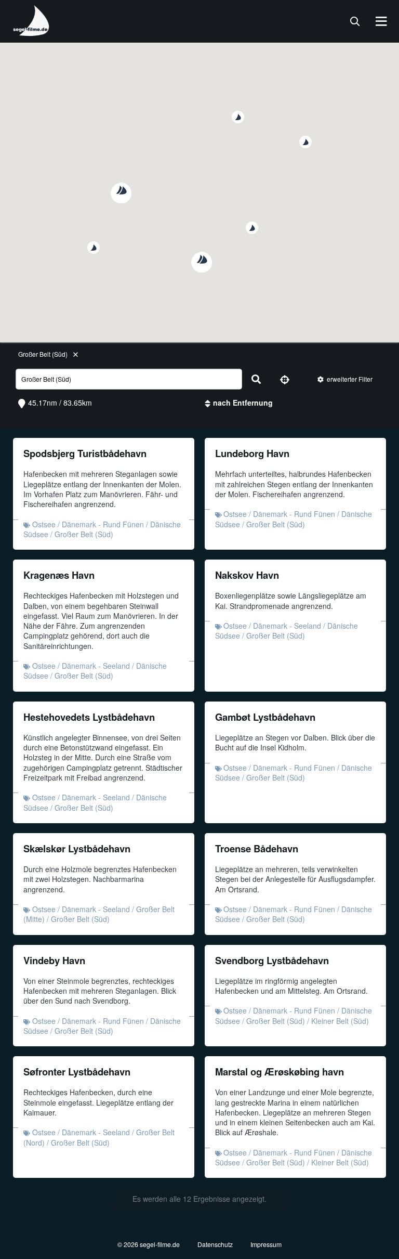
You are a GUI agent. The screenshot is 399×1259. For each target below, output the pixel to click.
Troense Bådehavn (256, 848)
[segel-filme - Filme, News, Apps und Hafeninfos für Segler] (31, 32)
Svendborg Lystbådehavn (272, 960)
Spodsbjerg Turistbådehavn (85, 453)
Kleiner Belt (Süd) (340, 1021)
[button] (252, 227)
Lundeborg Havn (252, 453)
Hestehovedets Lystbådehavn (89, 717)
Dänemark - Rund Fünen (103, 524)
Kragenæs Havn (59, 575)
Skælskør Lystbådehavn (76, 848)
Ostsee (44, 524)
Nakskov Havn (247, 575)
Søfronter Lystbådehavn (76, 1072)
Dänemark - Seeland (96, 665)
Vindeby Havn (54, 960)
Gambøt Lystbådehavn (265, 717)
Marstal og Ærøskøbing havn (279, 1072)
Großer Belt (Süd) (43, 353)
